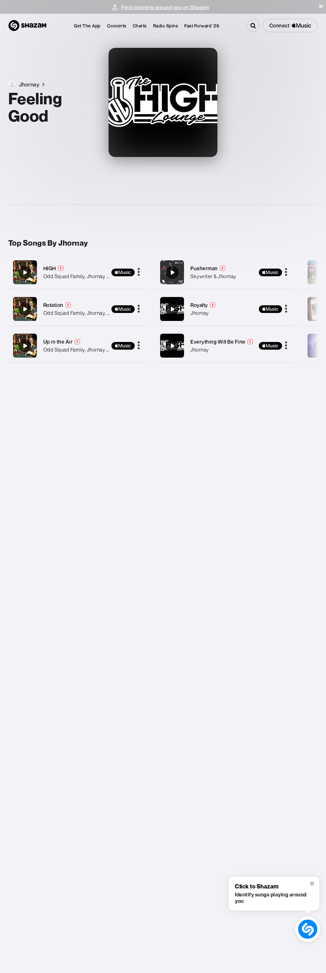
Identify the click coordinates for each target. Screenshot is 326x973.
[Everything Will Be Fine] (225, 345)
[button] (321, 6)
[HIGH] (78, 272)
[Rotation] (78, 309)
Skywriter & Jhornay (213, 276)
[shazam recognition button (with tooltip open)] (308, 929)
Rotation (53, 305)
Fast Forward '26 (201, 25)
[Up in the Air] (78, 345)
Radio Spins (165, 25)
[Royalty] (225, 309)
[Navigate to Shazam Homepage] (27, 25)
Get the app (87, 25)
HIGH (49, 268)
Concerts (116, 25)
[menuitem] (87, 25)
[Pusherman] (225, 272)
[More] (139, 272)
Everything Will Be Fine (217, 341)
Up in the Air (58, 341)
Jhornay (199, 313)
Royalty (199, 305)
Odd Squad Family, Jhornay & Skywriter (88, 276)
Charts (140, 25)
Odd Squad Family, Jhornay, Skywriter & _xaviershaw (103, 313)
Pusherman (204, 268)
